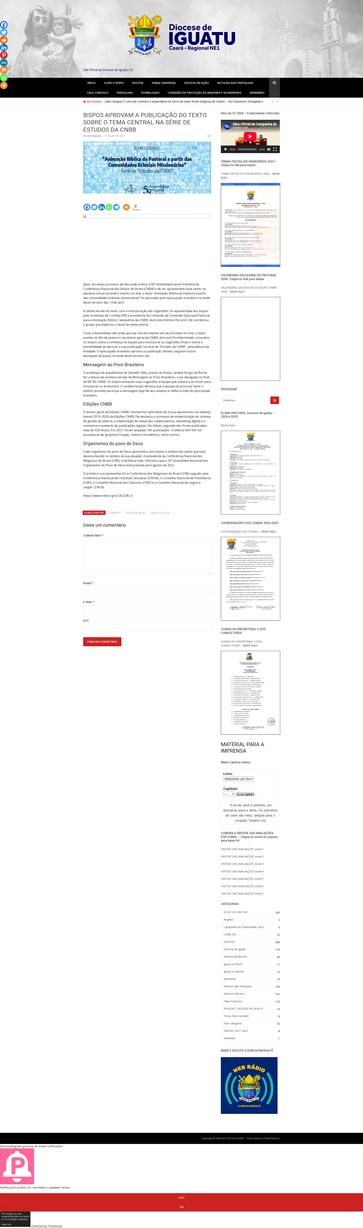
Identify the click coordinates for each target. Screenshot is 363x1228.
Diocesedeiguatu (92, 135)
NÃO (181, 1197)
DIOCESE (229, 942)
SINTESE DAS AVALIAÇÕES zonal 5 (242, 879)
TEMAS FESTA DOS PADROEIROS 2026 (245, 173)
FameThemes (272, 1138)
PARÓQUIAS (125, 92)
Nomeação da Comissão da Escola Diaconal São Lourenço (142, 101)
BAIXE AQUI (228, 425)
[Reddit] (4, 40)
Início (91, 83)
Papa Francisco (233, 1001)
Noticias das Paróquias (235, 83)
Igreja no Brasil (233, 964)
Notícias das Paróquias (238, 986)
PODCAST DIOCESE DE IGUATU (243, 1008)
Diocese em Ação (196, 83)
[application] (250, 136)
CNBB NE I (114, 512)
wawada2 (229, 1038)
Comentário (93, 535)
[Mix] (4, 70)
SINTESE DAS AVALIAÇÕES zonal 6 (242, 886)
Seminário (257, 92)
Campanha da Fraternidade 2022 (244, 927)
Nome (88, 583)
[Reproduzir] (226, 149)
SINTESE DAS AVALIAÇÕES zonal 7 (242, 893)
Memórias (230, 979)
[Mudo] (269, 149)
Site (86, 620)
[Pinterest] (4, 55)
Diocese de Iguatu (135, 512)
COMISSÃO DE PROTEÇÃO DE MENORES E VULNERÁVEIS (204, 92)
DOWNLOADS (150, 92)
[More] (126, 204)
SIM (181, 1207)
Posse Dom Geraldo (236, 1016)
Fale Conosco (97, 92)
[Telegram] (116, 204)
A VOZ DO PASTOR (235, 912)
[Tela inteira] (275, 149)
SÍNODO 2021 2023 (236, 1031)
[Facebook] (87, 204)
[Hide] (1, 92)
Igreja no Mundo (234, 971)
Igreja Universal (164, 83)
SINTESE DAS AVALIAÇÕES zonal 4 (242, 871)
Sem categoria (232, 1023)
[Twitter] (94, 204)
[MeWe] (4, 62)
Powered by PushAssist (46, 1226)
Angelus (228, 919)
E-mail (88, 602)
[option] (192, 102)
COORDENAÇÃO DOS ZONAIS (239, 531)
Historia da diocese (235, 956)
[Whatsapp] (109, 204)
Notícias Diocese (160, 512)
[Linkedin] (101, 204)
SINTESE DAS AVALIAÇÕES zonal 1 (242, 849)
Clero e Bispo (114, 83)
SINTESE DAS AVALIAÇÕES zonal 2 (242, 856)
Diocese (137, 83)
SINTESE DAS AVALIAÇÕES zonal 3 (242, 864)
